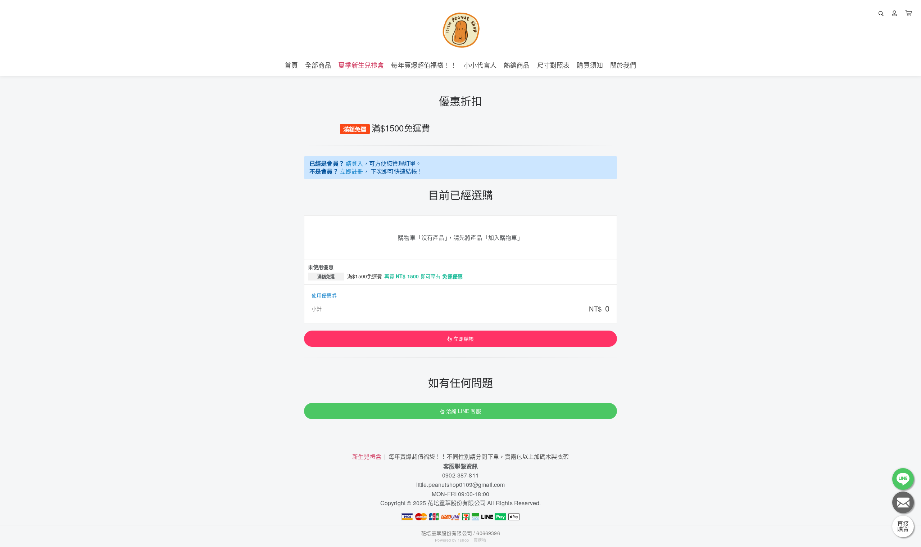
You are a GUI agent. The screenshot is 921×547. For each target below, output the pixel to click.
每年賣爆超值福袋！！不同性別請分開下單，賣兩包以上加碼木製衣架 (479, 456)
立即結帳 (463, 338)
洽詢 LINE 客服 (463, 410)
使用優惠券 (324, 295)
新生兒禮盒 (366, 456)
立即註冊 (351, 171)
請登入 (354, 163)
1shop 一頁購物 (472, 540)
